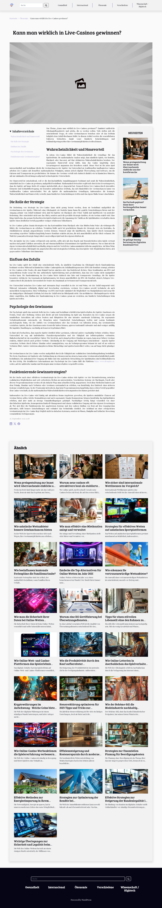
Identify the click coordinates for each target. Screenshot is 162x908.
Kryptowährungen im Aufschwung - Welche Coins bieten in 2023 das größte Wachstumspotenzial (35, 709)
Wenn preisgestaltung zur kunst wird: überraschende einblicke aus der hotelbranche (134, 167)
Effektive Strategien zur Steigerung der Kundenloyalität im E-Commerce (126, 801)
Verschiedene (122, 5)
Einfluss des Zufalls (18, 146)
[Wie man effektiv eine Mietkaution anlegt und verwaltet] (81, 510)
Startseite (13, 18)
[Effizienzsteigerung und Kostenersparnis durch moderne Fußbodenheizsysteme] (81, 734)
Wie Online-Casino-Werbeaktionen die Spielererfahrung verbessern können (35, 754)
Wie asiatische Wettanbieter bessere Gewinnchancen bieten (33, 528)
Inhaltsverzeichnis (23, 131)
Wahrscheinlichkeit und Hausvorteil (25, 136)
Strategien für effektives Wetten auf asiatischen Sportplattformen (125, 528)
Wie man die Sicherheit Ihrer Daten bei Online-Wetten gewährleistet (31, 620)
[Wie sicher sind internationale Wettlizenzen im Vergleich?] (126, 466)
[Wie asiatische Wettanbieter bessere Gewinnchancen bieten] (35, 510)
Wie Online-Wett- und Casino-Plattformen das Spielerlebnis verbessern (32, 664)
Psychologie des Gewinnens (22, 151)
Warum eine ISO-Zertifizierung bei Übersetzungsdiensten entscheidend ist (81, 620)
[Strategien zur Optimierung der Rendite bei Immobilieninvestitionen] (81, 781)
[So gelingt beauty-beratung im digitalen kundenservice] (135, 226)
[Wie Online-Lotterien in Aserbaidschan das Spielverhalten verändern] (126, 644)
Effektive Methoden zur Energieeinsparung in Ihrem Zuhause (31, 801)
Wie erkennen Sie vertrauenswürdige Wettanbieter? (126, 571)
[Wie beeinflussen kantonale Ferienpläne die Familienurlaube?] (35, 554)
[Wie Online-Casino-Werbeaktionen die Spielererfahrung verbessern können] (35, 734)
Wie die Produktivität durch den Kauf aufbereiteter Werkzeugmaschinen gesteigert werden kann (79, 665)
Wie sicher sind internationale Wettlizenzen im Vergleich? (123, 484)
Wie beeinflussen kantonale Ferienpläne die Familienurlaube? (35, 571)
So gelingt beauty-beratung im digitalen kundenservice (134, 242)
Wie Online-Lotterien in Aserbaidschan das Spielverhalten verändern (126, 664)
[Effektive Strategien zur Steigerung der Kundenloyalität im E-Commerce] (126, 781)
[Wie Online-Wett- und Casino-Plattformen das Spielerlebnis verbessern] (35, 644)
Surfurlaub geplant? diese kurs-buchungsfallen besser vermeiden (134, 206)
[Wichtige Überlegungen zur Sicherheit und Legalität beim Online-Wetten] (35, 825)
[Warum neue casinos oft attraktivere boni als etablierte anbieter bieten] (81, 466)
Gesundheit (62, 5)
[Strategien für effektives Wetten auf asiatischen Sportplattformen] (126, 510)
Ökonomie (102, 5)
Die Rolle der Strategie (20, 141)
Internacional (82, 5)
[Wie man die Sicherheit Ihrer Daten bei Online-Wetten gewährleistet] (35, 600)
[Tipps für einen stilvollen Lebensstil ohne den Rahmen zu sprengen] (126, 600)
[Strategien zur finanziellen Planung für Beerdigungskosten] (126, 734)
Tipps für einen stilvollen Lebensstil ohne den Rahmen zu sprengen (124, 620)
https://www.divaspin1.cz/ (104, 361)
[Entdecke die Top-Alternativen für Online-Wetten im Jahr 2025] (81, 554)
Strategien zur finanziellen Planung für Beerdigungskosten (124, 752)
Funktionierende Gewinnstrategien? (25, 156)
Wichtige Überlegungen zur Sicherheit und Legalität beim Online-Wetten (32, 844)
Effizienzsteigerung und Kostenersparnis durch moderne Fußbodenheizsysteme (79, 754)
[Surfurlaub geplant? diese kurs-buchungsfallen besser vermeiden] (135, 188)
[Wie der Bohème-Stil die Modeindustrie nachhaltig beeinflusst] (126, 688)
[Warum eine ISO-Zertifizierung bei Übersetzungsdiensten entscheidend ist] (81, 600)
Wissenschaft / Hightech (142, 5)
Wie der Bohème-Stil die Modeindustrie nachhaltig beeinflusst (121, 708)
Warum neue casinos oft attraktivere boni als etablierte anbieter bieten (79, 486)
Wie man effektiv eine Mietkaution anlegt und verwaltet (81, 528)
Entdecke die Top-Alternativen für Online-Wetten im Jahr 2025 (80, 571)
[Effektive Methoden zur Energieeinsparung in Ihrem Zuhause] (35, 781)
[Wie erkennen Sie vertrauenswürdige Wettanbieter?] (126, 554)
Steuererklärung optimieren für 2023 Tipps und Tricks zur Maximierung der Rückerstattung (80, 708)
